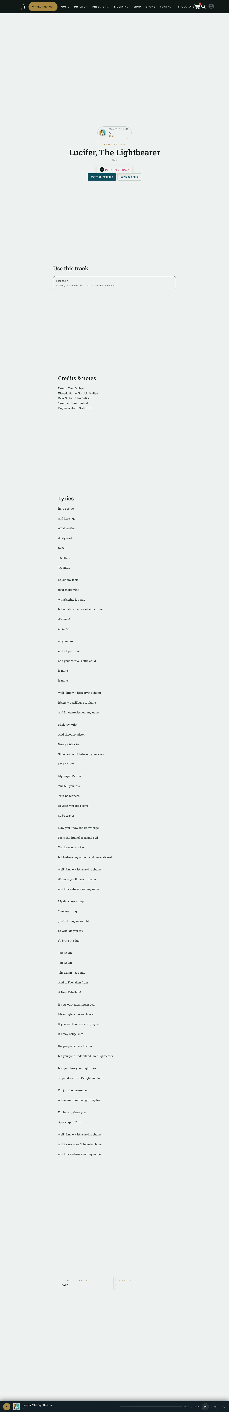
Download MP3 (129, 177)
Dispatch (81, 6)
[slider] (151, 1406)
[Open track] (16, 1406)
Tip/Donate (186, 6)
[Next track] (214, 1406)
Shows (151, 6)
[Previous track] (205, 1406)
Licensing (121, 6)
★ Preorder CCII (43, 6)
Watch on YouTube (102, 176)
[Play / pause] (6, 1406)
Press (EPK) (100, 6)
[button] (203, 6)
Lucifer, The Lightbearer (37, 1405)
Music (65, 6)
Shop (137, 6)
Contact (166, 6)
